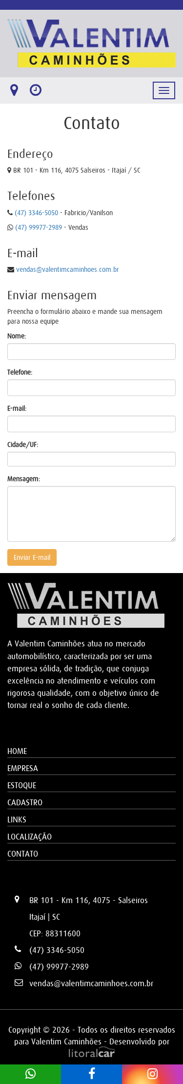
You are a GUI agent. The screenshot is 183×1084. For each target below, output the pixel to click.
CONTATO (22, 853)
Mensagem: (24, 479)
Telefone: (20, 372)
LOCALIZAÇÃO (29, 836)
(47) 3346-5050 (36, 213)
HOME (17, 751)
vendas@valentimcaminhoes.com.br (67, 269)
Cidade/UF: (23, 444)
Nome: (16, 336)
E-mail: (17, 408)
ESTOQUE (21, 785)
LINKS (16, 819)
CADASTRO (24, 802)
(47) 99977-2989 (38, 227)
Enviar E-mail (32, 557)
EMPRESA (22, 768)
